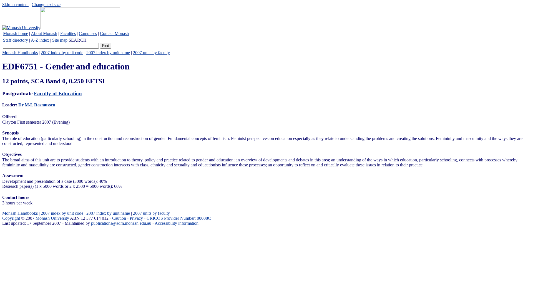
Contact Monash (114, 33)
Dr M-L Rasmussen (36, 104)
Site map (59, 40)
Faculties (68, 33)
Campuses (88, 33)
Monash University (52, 218)
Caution (119, 218)
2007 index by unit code (62, 52)
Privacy (136, 218)
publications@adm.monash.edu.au (121, 223)
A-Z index (40, 40)
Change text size (46, 4)
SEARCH (78, 40)
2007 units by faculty (151, 52)
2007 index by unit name (108, 52)
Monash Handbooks (20, 52)
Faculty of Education (58, 93)
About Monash (44, 33)
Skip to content (15, 4)
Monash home (15, 33)
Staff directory (15, 40)
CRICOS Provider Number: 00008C (179, 218)
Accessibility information (176, 223)
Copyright (11, 218)
